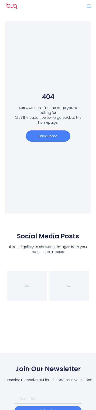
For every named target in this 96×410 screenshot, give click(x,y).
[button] (88, 5)
